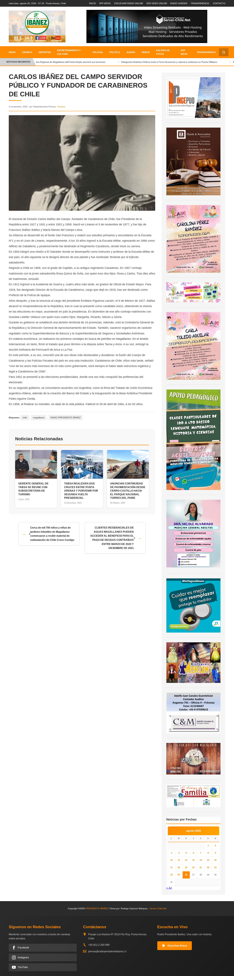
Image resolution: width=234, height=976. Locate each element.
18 (179, 867)
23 (215, 867)
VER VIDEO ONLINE (156, 3)
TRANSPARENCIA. (200, 3)
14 (201, 860)
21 (201, 867)
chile (24, 417)
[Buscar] (223, 52)
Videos (145, 52)
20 (193, 867)
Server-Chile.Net (158, 908)
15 (208, 860)
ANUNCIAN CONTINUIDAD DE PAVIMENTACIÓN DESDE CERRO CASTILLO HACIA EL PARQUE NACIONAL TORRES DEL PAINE (127, 490)
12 (186, 860)
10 (171, 860)
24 (171, 875)
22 (208, 867)
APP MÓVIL (105, 3)
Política (115, 52)
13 (193, 860)
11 (179, 860)
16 (215, 860)
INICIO (92, 3)
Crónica (27, 52)
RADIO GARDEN (178, 3)
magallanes (39, 417)
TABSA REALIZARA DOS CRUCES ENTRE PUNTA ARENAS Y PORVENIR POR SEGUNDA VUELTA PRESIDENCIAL (81, 490)
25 (179, 875)
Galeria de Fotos (163, 52)
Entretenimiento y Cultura (69, 52)
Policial (98, 52)
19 (186, 867)
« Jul (169, 888)
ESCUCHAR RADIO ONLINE (128, 3)
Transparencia (206, 52)
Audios (130, 52)
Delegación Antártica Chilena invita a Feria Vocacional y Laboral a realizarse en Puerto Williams (162, 62)
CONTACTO (219, 3)
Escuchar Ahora (177, 945)
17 (171, 867)
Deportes (45, 52)
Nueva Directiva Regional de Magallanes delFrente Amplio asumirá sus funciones (57, 62)
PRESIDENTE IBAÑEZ (96, 908)
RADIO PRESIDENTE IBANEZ (65, 417)
